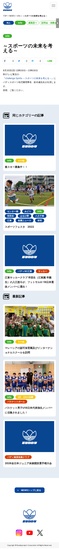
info (20, 22)
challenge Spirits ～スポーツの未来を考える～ (28, 78)
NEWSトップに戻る (31, 490)
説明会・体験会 (49, 22)
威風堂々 (32, 22)
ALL (8, 22)
